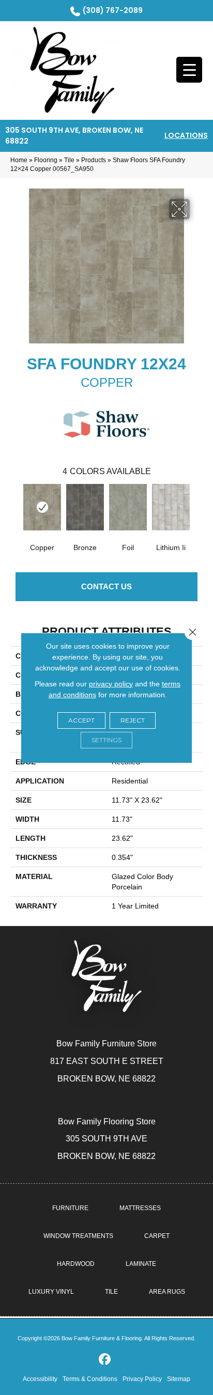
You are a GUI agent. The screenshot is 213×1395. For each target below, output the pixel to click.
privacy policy (111, 684)
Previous (15, 506)
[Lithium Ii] (170, 507)
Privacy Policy (142, 1379)
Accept (81, 720)
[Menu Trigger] (189, 70)
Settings (106, 740)
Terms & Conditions (90, 1379)
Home (18, 160)
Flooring (45, 160)
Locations (186, 135)
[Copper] (42, 507)
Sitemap (178, 1379)
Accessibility (40, 1379)
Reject (132, 720)
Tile (69, 160)
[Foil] (127, 507)
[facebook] (105, 1359)
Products (93, 160)
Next (197, 506)
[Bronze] (85, 507)
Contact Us (106, 586)
